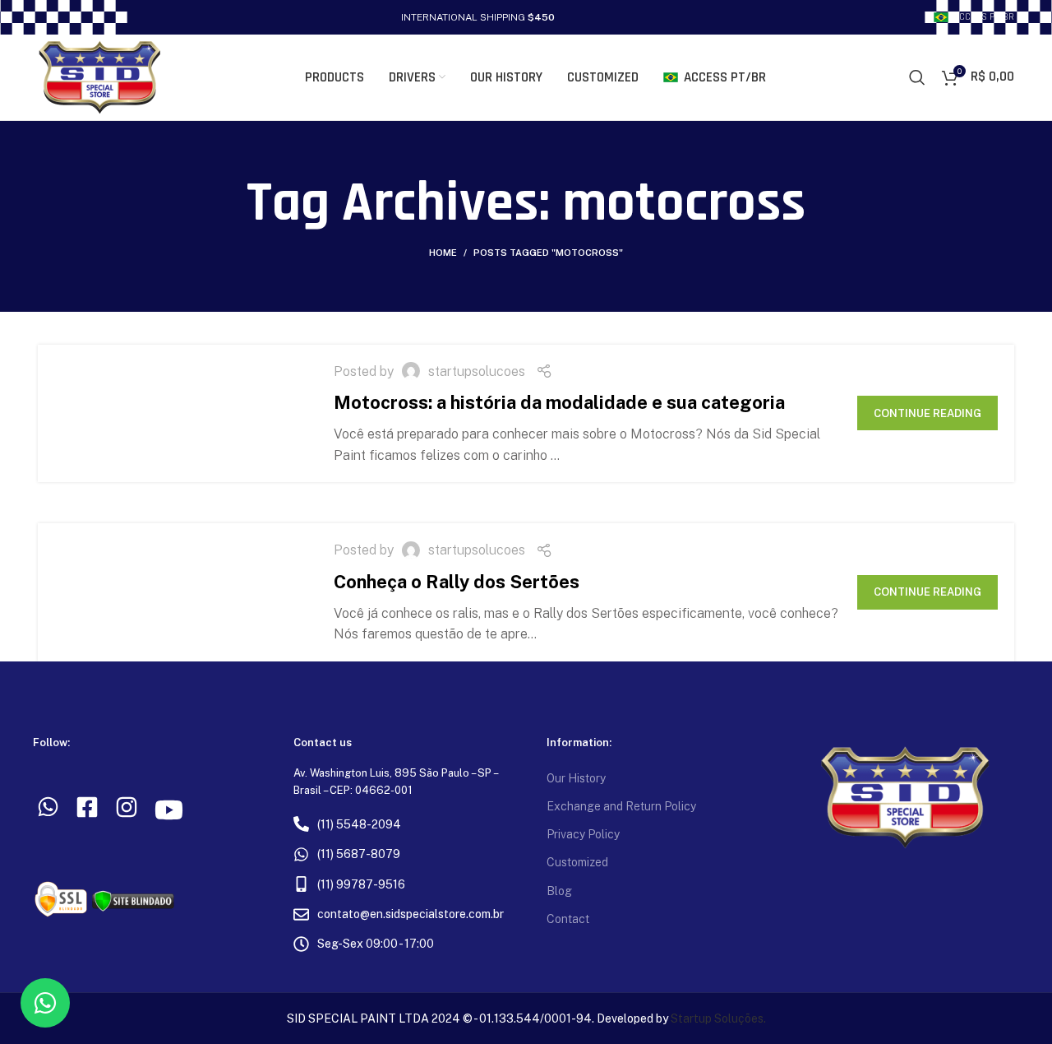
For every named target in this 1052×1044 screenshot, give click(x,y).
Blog (559, 891)
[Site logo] (100, 76)
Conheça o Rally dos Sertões (456, 581)
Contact (568, 919)
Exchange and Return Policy (621, 806)
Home (443, 253)
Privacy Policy (583, 834)
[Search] (917, 77)
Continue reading (927, 413)
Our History (576, 778)
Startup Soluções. (718, 1018)
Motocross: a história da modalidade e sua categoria (559, 402)
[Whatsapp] (45, 1003)
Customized (577, 862)
